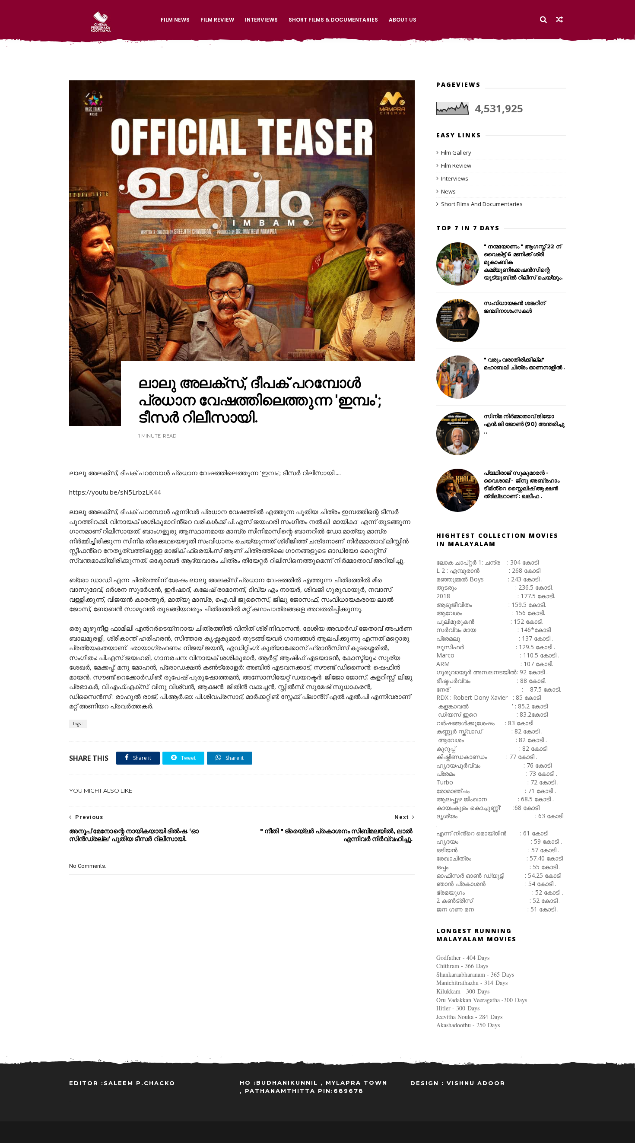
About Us (402, 19)
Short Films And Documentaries (482, 204)
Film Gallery (456, 152)
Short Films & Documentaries (333, 19)
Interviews (261, 19)
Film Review (217, 19)
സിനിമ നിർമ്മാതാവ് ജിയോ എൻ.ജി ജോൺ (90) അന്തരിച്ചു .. (524, 424)
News (448, 191)
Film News (175, 19)
